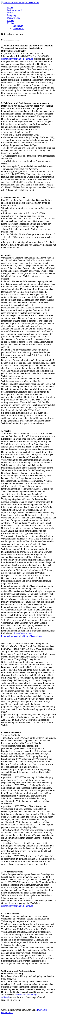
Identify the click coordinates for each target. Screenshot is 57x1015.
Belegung (11, 15)
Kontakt (10, 23)
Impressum (18, 26)
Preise (10, 12)
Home (10, 7)
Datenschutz (18, 28)
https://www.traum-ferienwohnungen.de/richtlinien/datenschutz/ (21, 634)
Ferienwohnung (14, 10)
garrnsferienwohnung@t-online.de (17, 59)
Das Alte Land (13, 18)
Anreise (10, 20)
